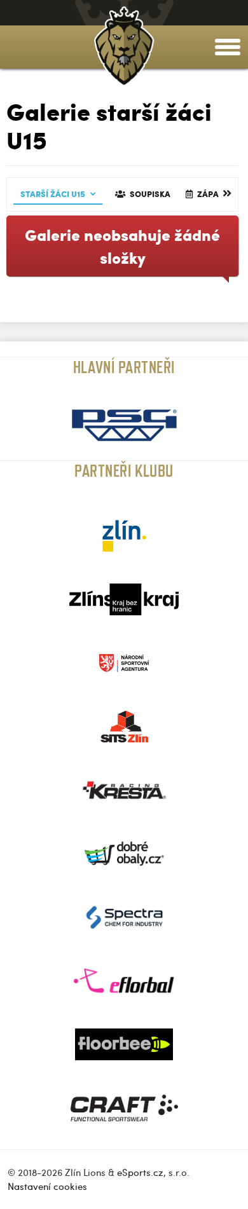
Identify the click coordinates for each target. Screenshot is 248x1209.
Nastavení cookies (47, 1186)
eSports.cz (140, 1172)
